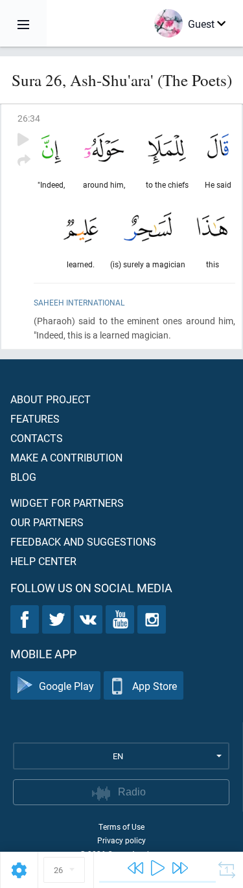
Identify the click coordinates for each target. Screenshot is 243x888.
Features (35, 418)
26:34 (28, 118)
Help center (43, 561)
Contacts (36, 438)
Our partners (47, 522)
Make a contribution (66, 457)
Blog (23, 476)
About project (50, 399)
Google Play (66, 686)
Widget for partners (67, 502)
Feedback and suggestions (83, 541)
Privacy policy (121, 840)
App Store (154, 686)
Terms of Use (121, 826)
